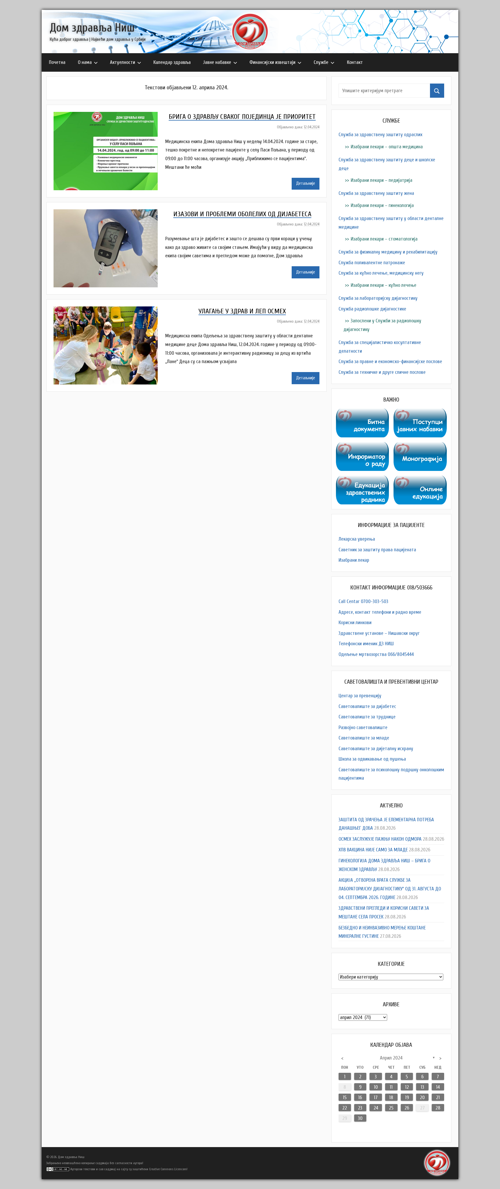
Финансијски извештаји (272, 62)
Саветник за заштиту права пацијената (377, 549)
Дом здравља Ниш (92, 27)
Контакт (355, 62)
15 (345, 1097)
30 (360, 1118)
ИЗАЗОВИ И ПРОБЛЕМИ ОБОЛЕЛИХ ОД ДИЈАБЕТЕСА (242, 214)
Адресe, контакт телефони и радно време (380, 612)
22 (344, 1108)
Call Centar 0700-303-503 (363, 601)
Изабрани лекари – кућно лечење (383, 285)
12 (407, 1087)
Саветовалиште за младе (364, 738)
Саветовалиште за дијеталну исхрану (376, 748)
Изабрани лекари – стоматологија (384, 239)
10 (376, 1087)
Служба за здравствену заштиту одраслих (380, 134)
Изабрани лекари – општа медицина (387, 146)
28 (437, 1108)
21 (438, 1097)
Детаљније (305, 183)
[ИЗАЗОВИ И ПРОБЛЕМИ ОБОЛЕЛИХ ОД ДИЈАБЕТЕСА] (109, 213)
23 (360, 1108)
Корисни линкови (355, 622)
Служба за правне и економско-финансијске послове (390, 361)
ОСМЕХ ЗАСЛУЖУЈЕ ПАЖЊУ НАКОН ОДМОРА (380, 839)
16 (360, 1097)
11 (391, 1087)
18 (391, 1097)
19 (407, 1097)
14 (438, 1087)
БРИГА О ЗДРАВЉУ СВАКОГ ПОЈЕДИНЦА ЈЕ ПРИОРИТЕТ (242, 117)
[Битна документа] (362, 412)
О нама (85, 62)
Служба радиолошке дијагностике (372, 309)
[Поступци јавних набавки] (420, 412)
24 (376, 1108)
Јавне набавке (217, 62)
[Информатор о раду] (362, 446)
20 (422, 1097)
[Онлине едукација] (420, 479)
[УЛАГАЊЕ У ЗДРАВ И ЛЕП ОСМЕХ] (109, 310)
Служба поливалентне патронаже (372, 262)
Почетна (57, 62)
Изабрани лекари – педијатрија (381, 180)
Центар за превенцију (360, 695)
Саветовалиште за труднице (367, 717)
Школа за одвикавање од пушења (372, 759)
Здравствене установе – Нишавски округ (379, 633)
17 (376, 1097)
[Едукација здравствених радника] (362, 479)
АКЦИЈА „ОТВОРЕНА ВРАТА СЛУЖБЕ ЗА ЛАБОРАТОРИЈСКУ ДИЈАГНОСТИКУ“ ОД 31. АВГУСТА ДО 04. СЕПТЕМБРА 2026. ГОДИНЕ (390, 888)
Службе (321, 62)
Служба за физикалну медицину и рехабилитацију (388, 252)
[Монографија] (420, 446)
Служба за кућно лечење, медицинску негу (381, 273)
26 (407, 1108)
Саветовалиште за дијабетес (367, 706)
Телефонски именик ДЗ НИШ (366, 643)
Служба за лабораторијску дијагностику (378, 298)
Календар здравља (172, 62)
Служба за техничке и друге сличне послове (382, 372)
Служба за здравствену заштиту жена (376, 193)
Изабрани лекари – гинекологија (382, 205)
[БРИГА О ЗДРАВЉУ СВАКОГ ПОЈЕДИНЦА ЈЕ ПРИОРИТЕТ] (109, 116)
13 (422, 1087)
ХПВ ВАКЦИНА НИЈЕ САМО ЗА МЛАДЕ (373, 850)
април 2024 (391, 1058)
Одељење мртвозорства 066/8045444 (376, 654)
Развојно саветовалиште (363, 727)
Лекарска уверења (357, 539)
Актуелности (122, 62)
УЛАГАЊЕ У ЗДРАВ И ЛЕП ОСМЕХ (242, 311)
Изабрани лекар (354, 560)
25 (391, 1108)
